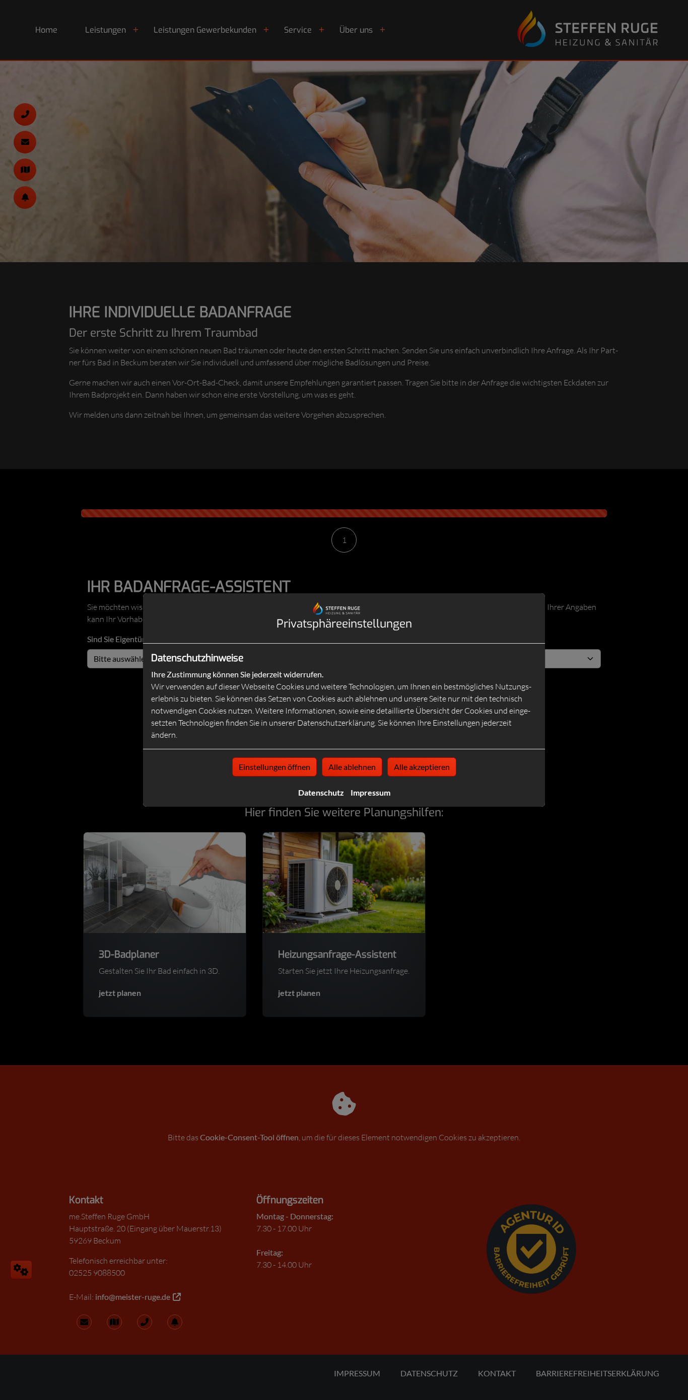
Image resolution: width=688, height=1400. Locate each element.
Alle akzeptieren (422, 766)
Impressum (370, 792)
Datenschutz (321, 792)
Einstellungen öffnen (274, 766)
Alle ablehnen (352, 766)
